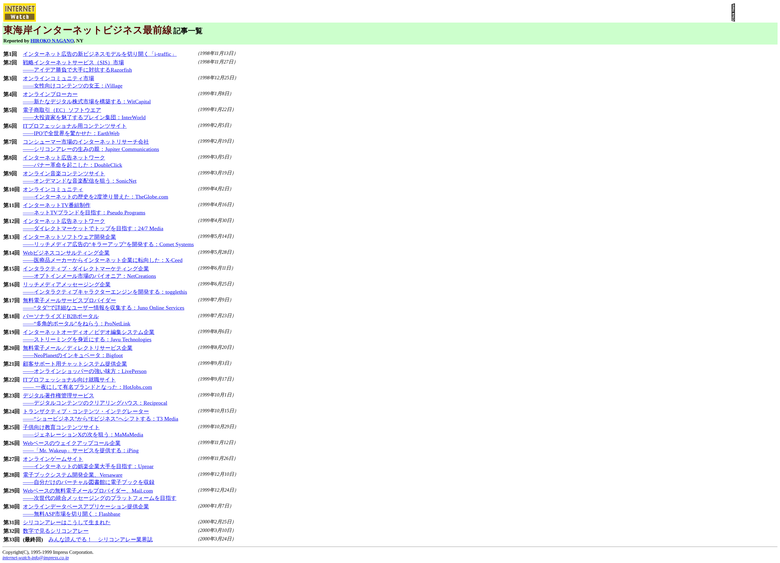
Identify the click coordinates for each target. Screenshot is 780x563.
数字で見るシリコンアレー (56, 531)
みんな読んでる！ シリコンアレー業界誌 (100, 539)
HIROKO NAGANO (52, 40)
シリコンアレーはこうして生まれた (67, 522)
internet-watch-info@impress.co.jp (35, 557)
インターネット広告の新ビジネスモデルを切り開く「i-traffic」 (100, 54)
